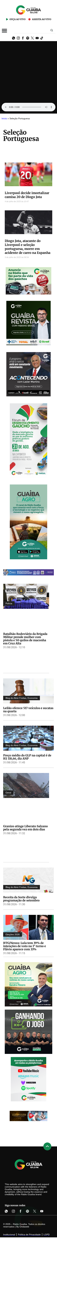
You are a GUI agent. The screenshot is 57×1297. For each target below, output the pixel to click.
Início (4, 118)
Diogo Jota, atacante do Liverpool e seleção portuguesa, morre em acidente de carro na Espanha (27, 247)
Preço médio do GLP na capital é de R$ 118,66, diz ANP (27, 757)
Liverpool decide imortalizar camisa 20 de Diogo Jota (27, 195)
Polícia (9, 603)
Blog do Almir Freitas (16, 698)
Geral (8, 792)
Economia (33, 698)
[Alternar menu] (4, 30)
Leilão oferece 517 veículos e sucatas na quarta (28, 709)
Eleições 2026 (13, 934)
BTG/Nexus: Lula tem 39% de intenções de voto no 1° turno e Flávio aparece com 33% (24, 946)
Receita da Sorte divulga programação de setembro (21, 898)
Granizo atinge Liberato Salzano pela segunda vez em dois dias (25, 827)
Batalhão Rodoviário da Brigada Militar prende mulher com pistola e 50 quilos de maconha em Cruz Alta (25, 638)
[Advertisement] (28, 71)
